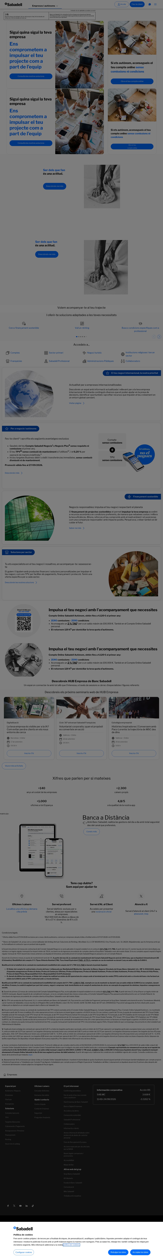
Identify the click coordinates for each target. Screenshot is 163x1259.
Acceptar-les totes (140, 1252)
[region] (81, 1240)
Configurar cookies (24, 1252)
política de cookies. (71, 1245)
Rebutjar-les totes (118, 1252)
